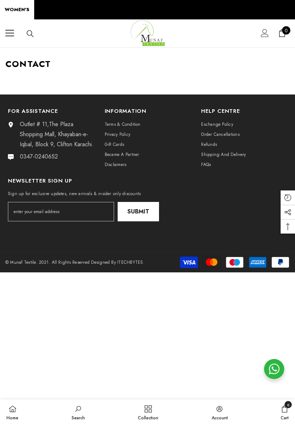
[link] (78, 412)
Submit (138, 211)
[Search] (30, 33)
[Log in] (265, 33)
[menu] (9, 33)
